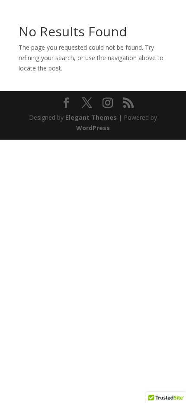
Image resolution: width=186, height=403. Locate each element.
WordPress (93, 128)
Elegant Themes (91, 117)
